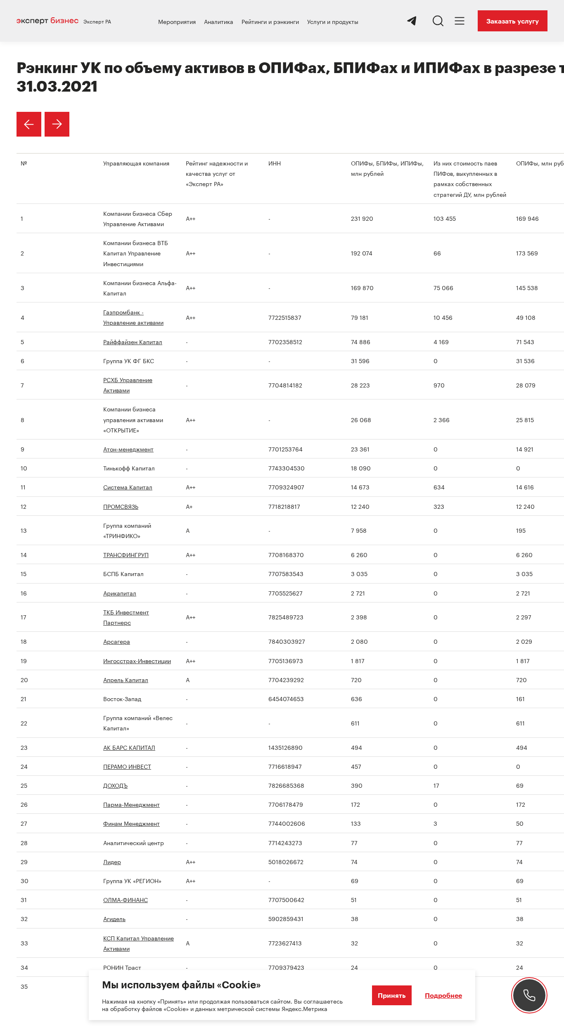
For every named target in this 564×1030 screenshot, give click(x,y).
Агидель (114, 918)
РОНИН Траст (122, 966)
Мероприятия (177, 21)
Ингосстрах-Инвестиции (137, 660)
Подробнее (443, 995)
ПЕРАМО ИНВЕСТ (127, 765)
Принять (392, 995)
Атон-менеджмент (128, 448)
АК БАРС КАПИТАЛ (129, 746)
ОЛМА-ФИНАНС (125, 899)
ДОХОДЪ (115, 784)
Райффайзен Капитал (132, 341)
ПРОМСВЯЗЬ (120, 505)
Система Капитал (127, 486)
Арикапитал (119, 592)
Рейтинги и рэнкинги (270, 21)
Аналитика (218, 21)
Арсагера (116, 640)
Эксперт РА (97, 21)
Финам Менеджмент (131, 822)
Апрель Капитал (125, 679)
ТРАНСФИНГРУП (126, 554)
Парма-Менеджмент (131, 803)
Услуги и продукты (332, 21)
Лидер (112, 861)
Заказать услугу (512, 21)
